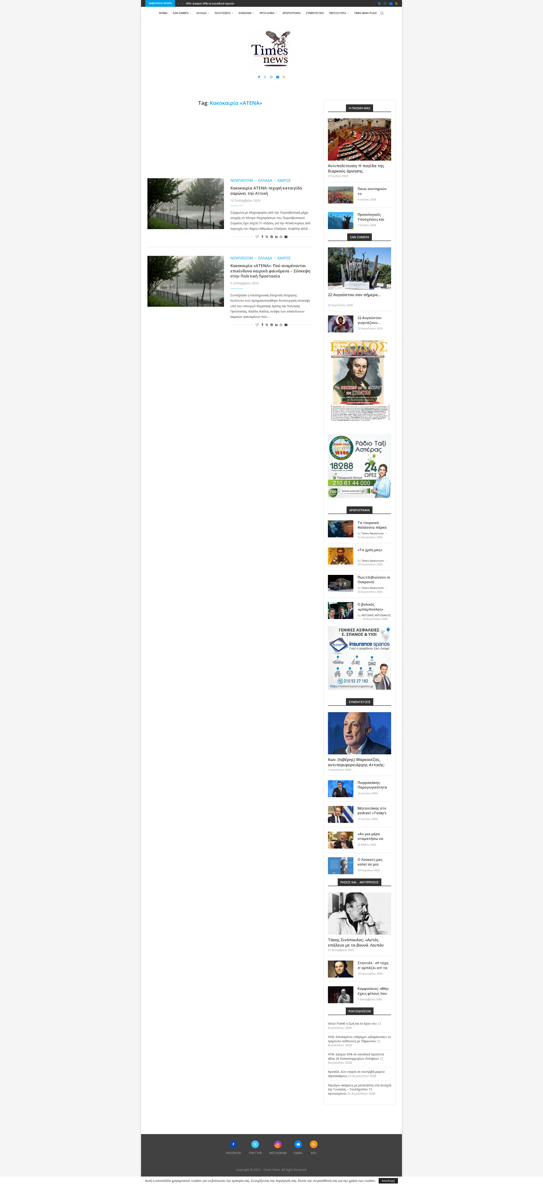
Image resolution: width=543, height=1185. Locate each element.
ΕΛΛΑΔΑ (202, 13)
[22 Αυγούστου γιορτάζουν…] (340, 323)
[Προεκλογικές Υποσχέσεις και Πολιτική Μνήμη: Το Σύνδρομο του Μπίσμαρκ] (340, 220)
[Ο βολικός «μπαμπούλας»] (340, 610)
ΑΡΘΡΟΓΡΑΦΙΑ (292, 13)
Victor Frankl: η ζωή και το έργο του (352, 1023)
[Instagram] (385, 3)
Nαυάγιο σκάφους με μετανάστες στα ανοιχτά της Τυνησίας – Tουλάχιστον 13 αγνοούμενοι (359, 1089)
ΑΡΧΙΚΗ (163, 13)
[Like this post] (257, 237)
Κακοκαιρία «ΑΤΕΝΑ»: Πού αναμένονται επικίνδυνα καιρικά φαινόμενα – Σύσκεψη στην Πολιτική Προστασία (270, 271)
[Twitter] (379, 3)
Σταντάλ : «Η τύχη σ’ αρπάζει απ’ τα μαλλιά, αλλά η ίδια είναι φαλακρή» (374, 970)
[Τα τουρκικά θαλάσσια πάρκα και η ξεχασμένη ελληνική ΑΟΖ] (340, 528)
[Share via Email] (285, 237)
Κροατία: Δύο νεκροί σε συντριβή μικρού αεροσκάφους (221, 3)
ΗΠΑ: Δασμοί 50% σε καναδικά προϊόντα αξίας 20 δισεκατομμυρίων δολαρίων (356, 1056)
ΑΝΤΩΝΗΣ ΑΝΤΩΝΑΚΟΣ (376, 615)
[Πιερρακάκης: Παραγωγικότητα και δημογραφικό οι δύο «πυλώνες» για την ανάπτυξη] (340, 788)
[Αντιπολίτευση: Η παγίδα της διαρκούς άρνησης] (359, 139)
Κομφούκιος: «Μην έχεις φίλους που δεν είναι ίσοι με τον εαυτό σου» (373, 995)
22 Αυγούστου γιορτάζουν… (369, 320)
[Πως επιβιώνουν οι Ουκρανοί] (340, 583)
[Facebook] (374, 3)
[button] (178, 3)
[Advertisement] (230, 142)
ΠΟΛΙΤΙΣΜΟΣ (223, 13)
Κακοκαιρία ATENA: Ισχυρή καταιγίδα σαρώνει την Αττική (266, 190)
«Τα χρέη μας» (370, 550)
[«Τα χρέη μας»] (340, 556)
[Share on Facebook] (262, 237)
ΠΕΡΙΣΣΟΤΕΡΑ (337, 13)
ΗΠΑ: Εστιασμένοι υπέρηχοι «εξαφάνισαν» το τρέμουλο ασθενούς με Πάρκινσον (359, 1039)
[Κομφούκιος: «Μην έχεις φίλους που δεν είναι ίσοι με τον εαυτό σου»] (340, 994)
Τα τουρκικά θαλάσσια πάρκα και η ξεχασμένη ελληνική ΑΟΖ (372, 529)
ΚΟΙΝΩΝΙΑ (245, 13)
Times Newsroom (372, 533)
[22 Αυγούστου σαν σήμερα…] (359, 268)
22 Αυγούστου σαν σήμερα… (354, 294)
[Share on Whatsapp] (281, 237)
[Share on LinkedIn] (276, 237)
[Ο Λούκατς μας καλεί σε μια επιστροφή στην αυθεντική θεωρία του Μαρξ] (340, 865)
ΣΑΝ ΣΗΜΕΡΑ (181, 13)
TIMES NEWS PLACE (365, 13)
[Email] (390, 3)
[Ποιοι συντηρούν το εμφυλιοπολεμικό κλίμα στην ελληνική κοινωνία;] (340, 194)
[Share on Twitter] (266, 237)
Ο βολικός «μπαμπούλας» (370, 606)
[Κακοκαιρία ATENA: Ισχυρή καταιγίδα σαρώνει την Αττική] (185, 203)
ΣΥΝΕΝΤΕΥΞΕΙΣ (315, 13)
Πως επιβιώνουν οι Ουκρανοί (374, 579)
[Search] (382, 13)
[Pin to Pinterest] (271, 237)
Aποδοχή (388, 1181)
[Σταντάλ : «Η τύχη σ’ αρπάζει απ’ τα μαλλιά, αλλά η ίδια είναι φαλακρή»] (340, 969)
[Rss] (396, 3)
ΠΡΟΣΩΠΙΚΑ (267, 13)
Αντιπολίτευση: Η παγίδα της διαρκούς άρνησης (356, 168)
